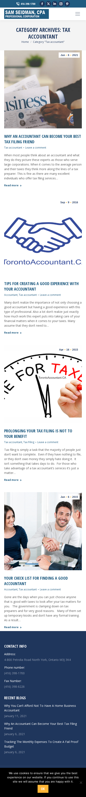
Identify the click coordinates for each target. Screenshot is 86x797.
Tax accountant (13, 147)
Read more (11, 185)
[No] (81, 782)
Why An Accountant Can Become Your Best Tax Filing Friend (42, 139)
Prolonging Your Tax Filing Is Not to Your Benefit (38, 433)
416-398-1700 (28, 4)
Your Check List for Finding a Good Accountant (36, 580)
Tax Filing (28, 442)
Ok (43, 789)
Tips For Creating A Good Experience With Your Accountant (41, 286)
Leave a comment (35, 147)
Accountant (11, 295)
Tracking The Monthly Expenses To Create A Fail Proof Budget (41, 744)
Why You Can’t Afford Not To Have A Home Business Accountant (40, 708)
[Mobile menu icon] (77, 14)
